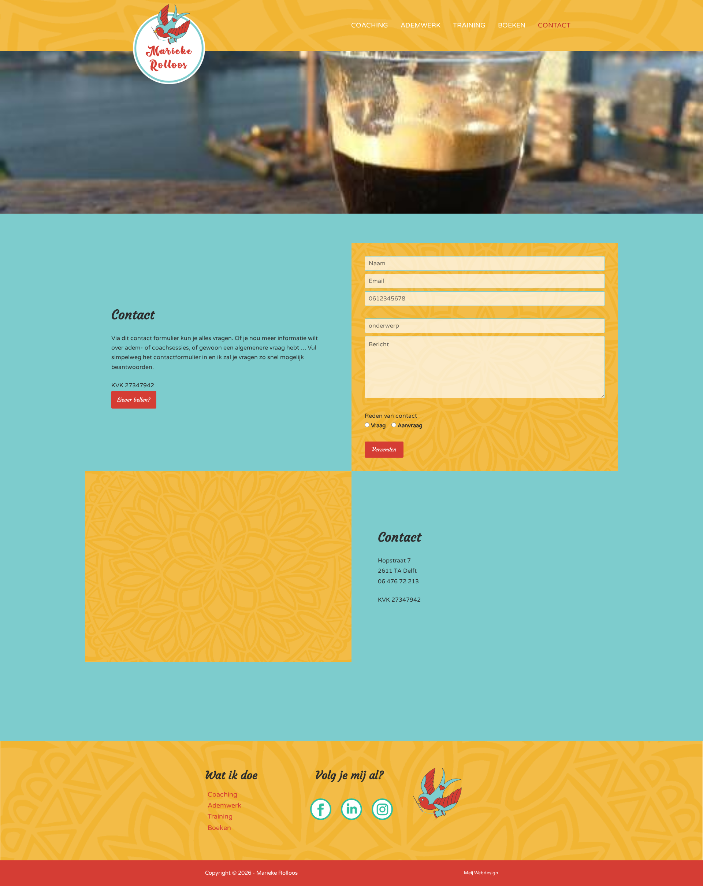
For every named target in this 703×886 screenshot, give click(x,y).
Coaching (369, 25)
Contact (554, 25)
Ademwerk (420, 25)
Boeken (511, 25)
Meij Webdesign (481, 872)
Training (469, 25)
